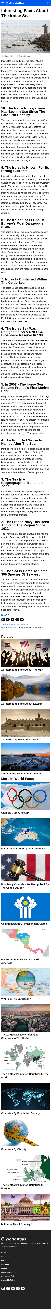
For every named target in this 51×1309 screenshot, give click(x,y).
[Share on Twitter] (12, 619)
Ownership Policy (8, 1280)
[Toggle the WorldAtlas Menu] (2, 3)
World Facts (25, 624)
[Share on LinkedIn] (22, 619)
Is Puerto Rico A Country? (16, 1224)
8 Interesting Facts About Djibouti (21, 773)
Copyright (5, 1264)
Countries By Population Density (20, 1113)
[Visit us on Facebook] (8, 1288)
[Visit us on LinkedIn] (23, 1288)
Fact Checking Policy (9, 1272)
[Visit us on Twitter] (13, 1288)
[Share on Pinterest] (17, 619)
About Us (4, 1268)
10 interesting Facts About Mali (19, 739)
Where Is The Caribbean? (16, 998)
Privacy (4, 1260)
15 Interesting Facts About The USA (22, 669)
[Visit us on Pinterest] (18, 1288)
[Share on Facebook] (8, 619)
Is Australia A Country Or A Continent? (24, 848)
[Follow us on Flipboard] (3, 1288)
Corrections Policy (8, 1276)
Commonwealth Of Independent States (24, 923)
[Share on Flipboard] (3, 619)
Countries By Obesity (13, 1149)
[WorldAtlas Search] (48, 3)
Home (3, 1253)
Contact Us (5, 1256)
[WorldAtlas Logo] (16, 3)
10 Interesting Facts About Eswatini (22, 703)
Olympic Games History (15, 812)
